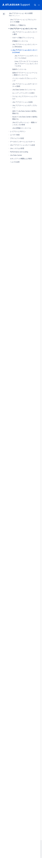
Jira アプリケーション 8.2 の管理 (20, 13)
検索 (35, 5)
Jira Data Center (16, 155)
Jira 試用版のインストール (21, 128)
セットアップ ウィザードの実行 (23, 93)
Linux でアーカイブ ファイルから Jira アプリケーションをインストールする (26, 63)
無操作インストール (19, 69)
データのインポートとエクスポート (22, 142)
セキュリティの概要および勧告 (21, 158)
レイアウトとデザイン (18, 131)
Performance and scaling (19, 152)
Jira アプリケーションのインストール (23, 29)
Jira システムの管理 (17, 148)
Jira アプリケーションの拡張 (22, 102)
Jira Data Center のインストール (24, 90)
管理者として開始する (18, 25)
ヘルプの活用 (14, 162)
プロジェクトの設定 (17, 138)
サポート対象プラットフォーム (23, 38)
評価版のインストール (20, 41)
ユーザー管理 (14, 135)
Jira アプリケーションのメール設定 (22, 145)
